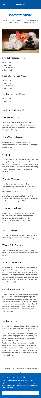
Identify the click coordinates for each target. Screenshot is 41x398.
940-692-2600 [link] (21, 4)
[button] (4, 4)
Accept (20, 393)
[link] (20, 15)
